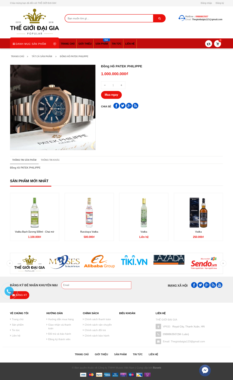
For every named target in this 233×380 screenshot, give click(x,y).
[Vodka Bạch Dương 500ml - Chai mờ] (34, 213)
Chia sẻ (106, 106)
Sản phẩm (120, 354)
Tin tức (138, 354)
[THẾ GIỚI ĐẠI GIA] (34, 21)
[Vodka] (143, 213)
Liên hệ (16, 335)
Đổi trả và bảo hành (59, 333)
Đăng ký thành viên (59, 339)
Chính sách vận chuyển (98, 324)
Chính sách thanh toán (98, 319)
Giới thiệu (101, 354)
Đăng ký (220, 3)
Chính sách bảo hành (97, 335)
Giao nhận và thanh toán (59, 326)
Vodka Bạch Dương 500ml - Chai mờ (34, 231)
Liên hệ (153, 354)
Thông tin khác (50, 160)
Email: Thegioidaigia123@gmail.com (184, 341)
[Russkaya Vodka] (89, 213)
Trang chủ (17, 319)
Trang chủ (82, 354)
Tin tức (16, 330)
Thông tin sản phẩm (24, 160)
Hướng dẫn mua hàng (61, 319)
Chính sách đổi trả (95, 330)
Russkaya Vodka (89, 231)
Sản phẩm (18, 324)
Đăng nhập (206, 3)
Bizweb (157, 367)
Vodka (144, 231)
